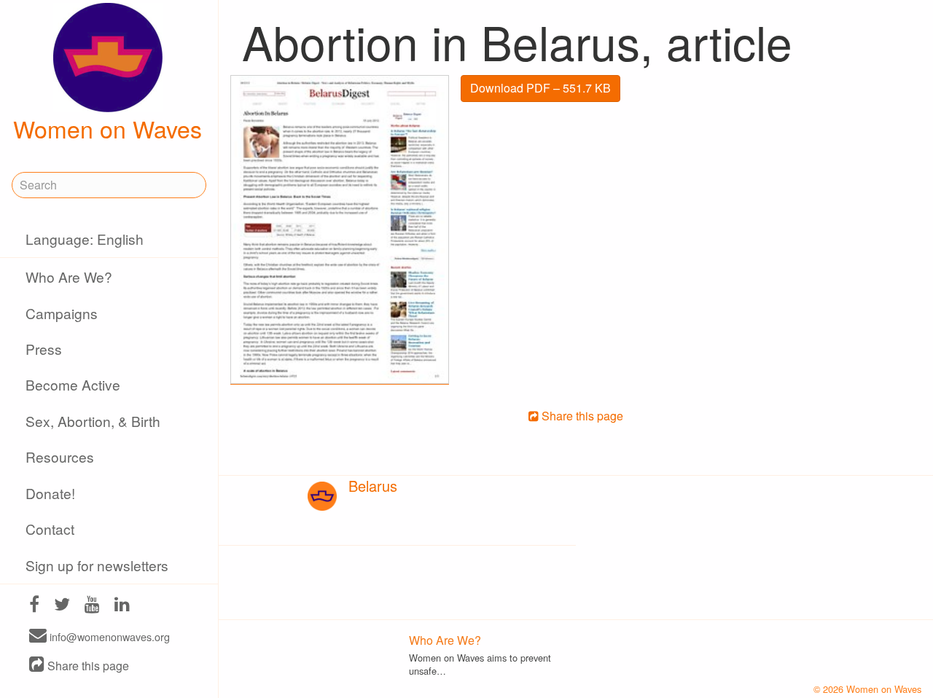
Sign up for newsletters (97, 565)
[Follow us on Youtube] (92, 605)
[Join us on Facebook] (34, 605)
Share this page (86, 665)
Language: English (85, 238)
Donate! (50, 493)
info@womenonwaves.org (108, 636)
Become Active (73, 384)
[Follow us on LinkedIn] (122, 605)
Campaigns (62, 313)
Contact (50, 528)
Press (44, 348)
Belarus (372, 485)
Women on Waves (107, 128)
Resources (60, 456)
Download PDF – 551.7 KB (540, 87)
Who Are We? (69, 276)
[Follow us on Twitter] (62, 605)
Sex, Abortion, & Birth (93, 421)
